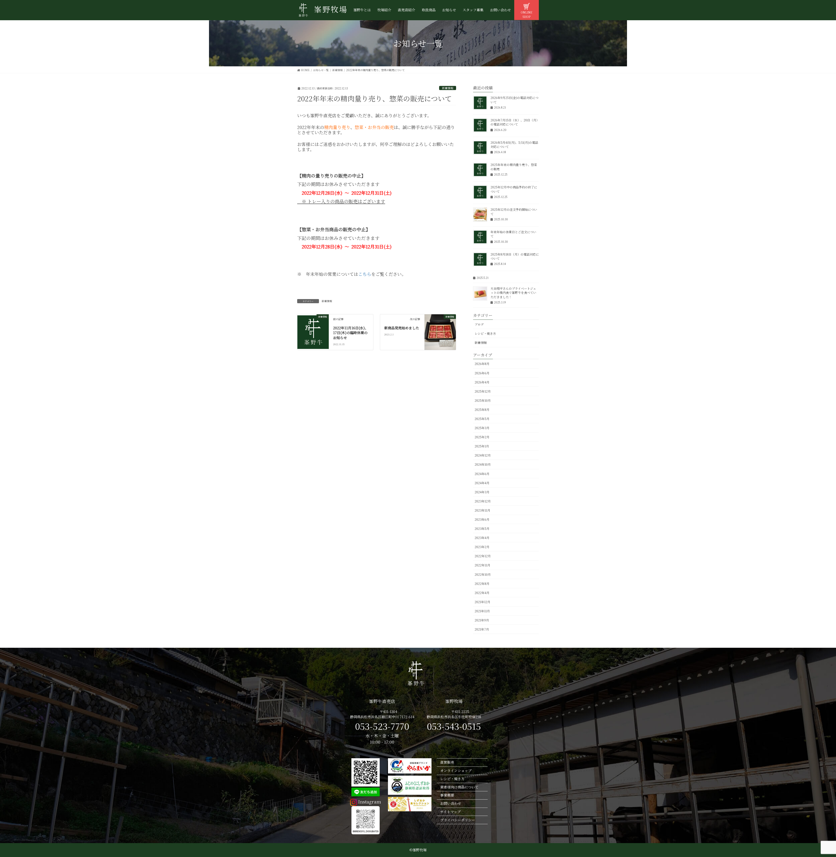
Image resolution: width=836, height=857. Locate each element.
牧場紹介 (384, 9)
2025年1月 (482, 446)
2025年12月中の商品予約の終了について (513, 189)
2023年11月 (482, 510)
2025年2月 (482, 437)
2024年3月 (482, 492)
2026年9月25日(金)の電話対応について (514, 99)
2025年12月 (483, 391)
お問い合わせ (500, 9)
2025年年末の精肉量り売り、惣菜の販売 (513, 166)
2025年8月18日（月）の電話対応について (514, 256)
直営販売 (447, 762)
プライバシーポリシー (457, 819)
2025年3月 (482, 428)
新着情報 (447, 88)
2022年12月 (483, 556)
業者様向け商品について (459, 787)
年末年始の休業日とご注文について (513, 234)
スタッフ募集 (473, 9)
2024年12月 (483, 455)
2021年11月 (482, 611)
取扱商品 (429, 9)
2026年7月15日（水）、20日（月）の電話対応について (514, 122)
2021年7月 (482, 629)
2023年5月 (482, 528)
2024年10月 (483, 464)
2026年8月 (482, 364)
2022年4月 (482, 593)
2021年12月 (482, 602)
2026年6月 (482, 373)
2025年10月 (483, 400)
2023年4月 (482, 538)
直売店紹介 (406, 9)
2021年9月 (482, 620)
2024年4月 (482, 483)
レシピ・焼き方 (485, 333)
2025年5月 (482, 419)
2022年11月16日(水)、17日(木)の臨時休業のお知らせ (350, 332)
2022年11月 (482, 565)
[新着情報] (313, 331)
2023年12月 (483, 501)
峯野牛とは (362, 9)
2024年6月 (482, 474)
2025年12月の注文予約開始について (513, 211)
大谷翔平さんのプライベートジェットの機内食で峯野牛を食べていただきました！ (513, 292)
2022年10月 (483, 574)
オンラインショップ (456, 770)
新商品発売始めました (401, 327)
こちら (364, 274)
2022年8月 (482, 583)
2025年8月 (482, 409)
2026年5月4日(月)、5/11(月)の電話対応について (514, 144)
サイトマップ (450, 811)
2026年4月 (482, 382)
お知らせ (449, 9)
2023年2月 (482, 547)
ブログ (479, 324)
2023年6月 (482, 519)
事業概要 (447, 795)
